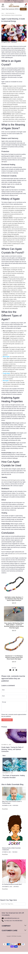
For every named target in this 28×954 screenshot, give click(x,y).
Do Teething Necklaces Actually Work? (12, 884)
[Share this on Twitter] (13, 670)
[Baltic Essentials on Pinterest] (15, 940)
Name (3, 689)
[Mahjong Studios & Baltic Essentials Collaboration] (14, 830)
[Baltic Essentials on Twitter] (11, 940)
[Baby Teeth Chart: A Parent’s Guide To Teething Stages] (14, 793)
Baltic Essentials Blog (10, 13)
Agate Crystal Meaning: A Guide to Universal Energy (11, 15)
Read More (5, 809)
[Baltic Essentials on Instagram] (17, 940)
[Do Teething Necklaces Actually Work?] (14, 871)
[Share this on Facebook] (10, 670)
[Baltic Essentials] (14, 5)
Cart (25, 5)
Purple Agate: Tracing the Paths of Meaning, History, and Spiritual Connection (12, 749)
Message (4, 702)
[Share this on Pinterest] (16, 670)
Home (2, 13)
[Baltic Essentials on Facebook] (13, 940)
